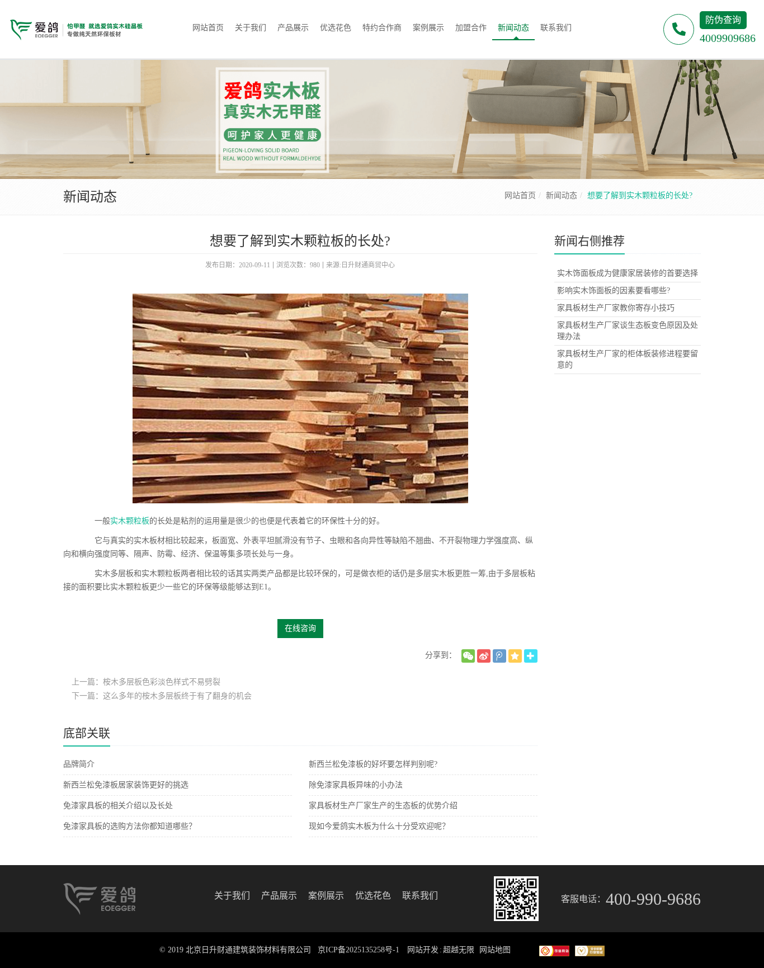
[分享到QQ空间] (515, 656)
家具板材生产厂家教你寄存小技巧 (616, 308)
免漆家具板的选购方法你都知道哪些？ (129, 826)
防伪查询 (723, 20)
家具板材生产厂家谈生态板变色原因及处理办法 (627, 331)
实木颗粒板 (129, 521)
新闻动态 (561, 195)
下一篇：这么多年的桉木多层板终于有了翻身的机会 (162, 696)
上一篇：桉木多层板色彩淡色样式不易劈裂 (146, 682)
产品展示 (279, 895)
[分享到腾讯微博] (499, 656)
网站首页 (520, 195)
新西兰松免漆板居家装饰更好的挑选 (125, 785)
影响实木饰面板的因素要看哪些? (613, 290)
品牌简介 (79, 764)
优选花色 (373, 895)
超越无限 (458, 950)
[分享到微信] (468, 656)
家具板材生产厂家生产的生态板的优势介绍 (383, 805)
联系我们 (420, 895)
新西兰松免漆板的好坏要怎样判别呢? (373, 764)
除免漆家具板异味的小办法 (356, 785)
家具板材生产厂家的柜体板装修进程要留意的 (627, 359)
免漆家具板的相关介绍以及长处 (118, 805)
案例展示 (326, 895)
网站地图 (495, 950)
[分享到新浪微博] (484, 656)
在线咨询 (300, 628)
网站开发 (422, 950)
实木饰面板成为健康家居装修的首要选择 (627, 273)
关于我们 (232, 895)
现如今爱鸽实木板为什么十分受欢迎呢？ (379, 826)
